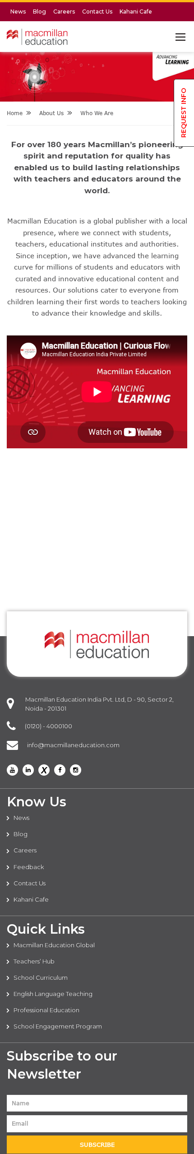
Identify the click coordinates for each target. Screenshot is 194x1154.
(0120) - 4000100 (48, 726)
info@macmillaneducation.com (73, 745)
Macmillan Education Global (54, 945)
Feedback (29, 866)
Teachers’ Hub (34, 961)
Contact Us (97, 11)
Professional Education (46, 1010)
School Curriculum (41, 977)
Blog (39, 11)
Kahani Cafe (136, 11)
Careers (64, 11)
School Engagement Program (58, 1026)
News (18, 11)
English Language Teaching (53, 993)
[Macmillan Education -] (37, 39)
